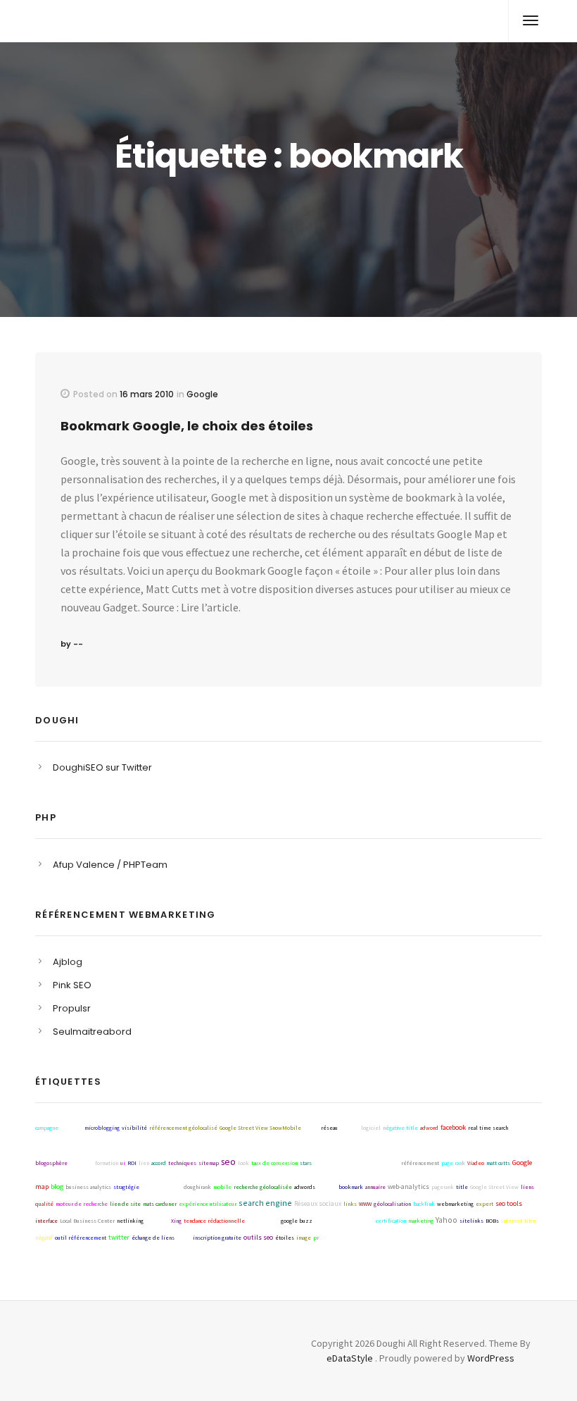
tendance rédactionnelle (214, 1220)
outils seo (258, 1237)
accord (158, 1162)
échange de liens (153, 1237)
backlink (424, 1203)
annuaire (375, 1186)
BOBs (492, 1220)
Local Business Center (87, 1220)
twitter (118, 1237)
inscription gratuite (217, 1237)
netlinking (130, 1220)
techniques (182, 1162)
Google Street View (494, 1186)
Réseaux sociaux (317, 1203)
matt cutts (498, 1162)
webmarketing (455, 1203)
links (350, 1203)
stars (306, 1162)
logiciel (371, 1127)
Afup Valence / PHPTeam (110, 864)
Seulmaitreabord (92, 1031)
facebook (453, 1127)
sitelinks (471, 1220)
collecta (326, 1186)
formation (106, 1162)
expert (484, 1203)
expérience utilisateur (207, 1203)
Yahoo (446, 1219)
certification (391, 1220)
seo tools (508, 1203)
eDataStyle (349, 1358)
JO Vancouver (263, 1220)
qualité (44, 1203)
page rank (453, 1162)
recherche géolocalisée (263, 1186)
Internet (511, 1220)
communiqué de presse (344, 1220)
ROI (132, 1162)
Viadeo (475, 1162)
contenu (349, 1127)
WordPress (490, 1358)
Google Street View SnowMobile (260, 1127)
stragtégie (126, 1186)
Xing (176, 1220)
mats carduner (160, 1203)
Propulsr (72, 1008)
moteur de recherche (82, 1203)
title (462, 1186)
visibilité (134, 1127)
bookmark (350, 1186)
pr (316, 1237)
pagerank (442, 1186)
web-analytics (408, 1186)
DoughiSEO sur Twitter (102, 767)
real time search (488, 1127)
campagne (46, 1127)
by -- (72, 643)
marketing (420, 1220)
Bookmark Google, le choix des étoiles (187, 426)
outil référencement (80, 1237)
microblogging (102, 1127)
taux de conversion (274, 1162)
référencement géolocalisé (183, 1127)
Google (202, 394)
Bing (184, 1237)
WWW (365, 1203)
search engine (265, 1202)
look (243, 1162)
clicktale (71, 1127)
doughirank (197, 1186)
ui (122, 1162)
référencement (420, 1162)
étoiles (284, 1237)
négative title (400, 1127)
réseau (329, 1127)
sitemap (208, 1162)
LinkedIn (157, 1220)
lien (144, 1162)
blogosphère (51, 1162)
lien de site (125, 1203)
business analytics (88, 1186)
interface (46, 1220)
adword (429, 1127)
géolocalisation (392, 1203)
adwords (304, 1186)
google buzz (296, 1220)
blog (57, 1186)
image (303, 1237)
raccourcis (81, 1162)
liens (527, 1186)
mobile (222, 1186)
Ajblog (67, 962)
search (311, 1127)
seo (228, 1162)
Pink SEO (72, 985)
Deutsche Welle (161, 1186)
